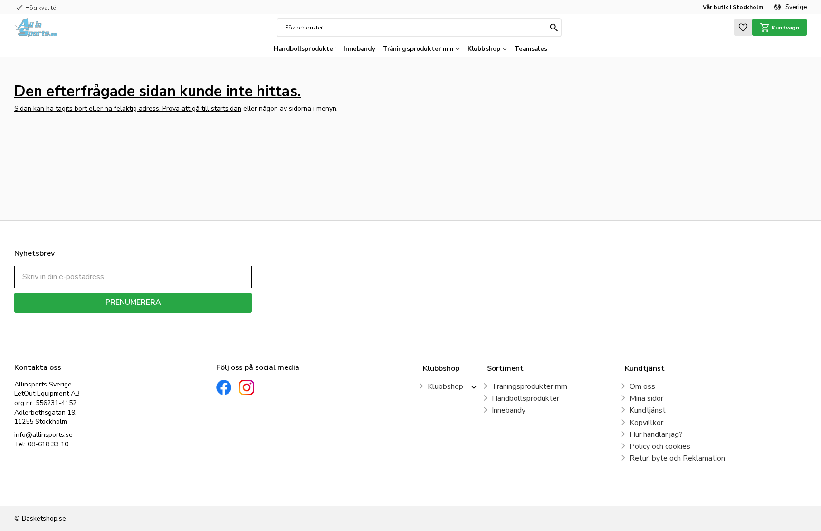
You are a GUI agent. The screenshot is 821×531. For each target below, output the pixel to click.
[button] (743, 27)
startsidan (226, 108)
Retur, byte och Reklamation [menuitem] (677, 458)
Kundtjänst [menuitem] (648, 410)
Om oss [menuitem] (642, 386)
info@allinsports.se (43, 434)
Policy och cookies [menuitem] (660, 446)
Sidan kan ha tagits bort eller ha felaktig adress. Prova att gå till (112, 108)
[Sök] (554, 27)
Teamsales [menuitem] (531, 49)
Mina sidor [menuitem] (646, 398)
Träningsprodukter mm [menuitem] (418, 49)
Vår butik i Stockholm (733, 7)
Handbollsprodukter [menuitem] (304, 49)
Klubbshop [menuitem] (484, 49)
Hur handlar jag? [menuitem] (656, 434)
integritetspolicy (166, 319)
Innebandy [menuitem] (359, 49)
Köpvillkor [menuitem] (646, 422)
